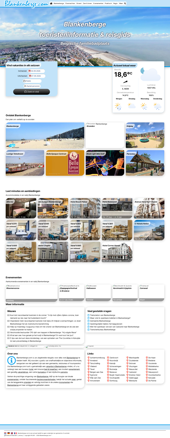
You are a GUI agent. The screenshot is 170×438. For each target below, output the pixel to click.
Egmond (93, 375)
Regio (115, 3)
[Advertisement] (85, 76)
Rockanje (113, 369)
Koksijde (151, 378)
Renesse (113, 372)
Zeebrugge (133, 378)
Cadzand (132, 372)
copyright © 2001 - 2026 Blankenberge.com (38, 435)
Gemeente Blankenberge (100, 321)
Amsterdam (95, 380)
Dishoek (132, 363)
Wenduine (133, 380)
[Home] (51, 3)
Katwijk (112, 363)
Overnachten (70, 3)
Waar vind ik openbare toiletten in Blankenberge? (110, 318)
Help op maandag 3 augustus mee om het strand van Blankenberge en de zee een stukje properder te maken (44, 328)
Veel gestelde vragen (99, 311)
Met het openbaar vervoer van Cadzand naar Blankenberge (114, 327)
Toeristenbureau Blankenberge (102, 329)
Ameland (93, 360)
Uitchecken (23, 76)
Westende (152, 369)
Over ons (12, 353)
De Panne (152, 380)
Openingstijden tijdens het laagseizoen (106, 324)
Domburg (113, 380)
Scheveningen (115, 366)
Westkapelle (134, 358)
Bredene (151, 360)
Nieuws (11, 311)
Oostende (152, 363)
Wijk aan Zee (95, 378)
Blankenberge (59, 3)
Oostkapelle (114, 378)
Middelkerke (153, 366)
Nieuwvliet (133, 369)
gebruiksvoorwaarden (10, 435)
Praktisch (108, 3)
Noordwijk (114, 360)
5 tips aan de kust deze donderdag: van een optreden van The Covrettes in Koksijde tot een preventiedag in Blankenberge (45, 339)
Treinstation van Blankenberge (102, 315)
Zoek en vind (33, 92)
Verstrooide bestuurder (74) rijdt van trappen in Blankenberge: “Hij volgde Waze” (43, 332)
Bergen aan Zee (96, 372)
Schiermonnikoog (97, 358)
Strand (78, 3)
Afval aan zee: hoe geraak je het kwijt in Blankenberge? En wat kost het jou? (41, 335)
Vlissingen (133, 366)
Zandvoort (114, 358)
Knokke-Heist (134, 375)
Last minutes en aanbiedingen (23, 191)
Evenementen (98, 3)
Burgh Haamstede (117, 375)
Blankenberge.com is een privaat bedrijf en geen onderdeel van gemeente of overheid (43, 433)
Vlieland (93, 366)
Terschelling (95, 363)
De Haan (152, 358)
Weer (121, 3)
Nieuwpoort (153, 372)
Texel (92, 369)
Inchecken (22, 71)
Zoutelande (133, 360)
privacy (21, 435)
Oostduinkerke (154, 375)
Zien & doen (87, 3)
